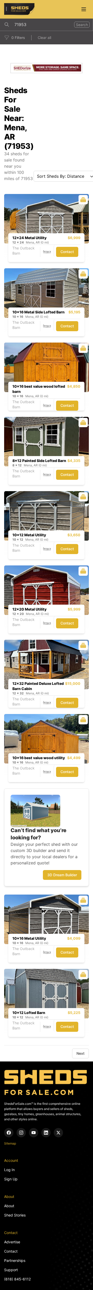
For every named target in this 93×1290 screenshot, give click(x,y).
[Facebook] (8, 1132)
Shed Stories (15, 1215)
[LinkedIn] (46, 1132)
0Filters (18, 37)
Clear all (44, 37)
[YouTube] (33, 1132)
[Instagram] (21, 1132)
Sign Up (11, 1179)
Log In (9, 1169)
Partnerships (14, 1260)
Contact (67, 251)
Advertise (12, 1242)
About (9, 1206)
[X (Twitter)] (58, 1132)
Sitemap (10, 1143)
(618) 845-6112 (17, 1279)
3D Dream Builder (62, 875)
